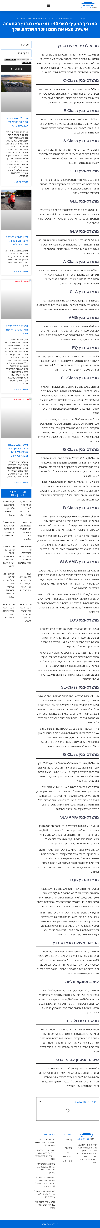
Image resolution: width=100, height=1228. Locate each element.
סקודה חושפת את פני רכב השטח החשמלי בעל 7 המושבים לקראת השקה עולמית (8, 556)
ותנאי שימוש (26, 63)
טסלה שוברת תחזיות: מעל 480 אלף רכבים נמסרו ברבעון (9, 508)
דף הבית (82, 18)
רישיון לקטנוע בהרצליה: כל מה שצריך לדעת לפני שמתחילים (16, 240)
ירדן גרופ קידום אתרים (50, 1224)
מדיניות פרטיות (10, 60)
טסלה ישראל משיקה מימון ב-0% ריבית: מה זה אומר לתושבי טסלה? (8, 529)
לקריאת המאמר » (21, 182)
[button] (48, 5)
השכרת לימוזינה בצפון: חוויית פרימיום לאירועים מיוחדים (17, 329)
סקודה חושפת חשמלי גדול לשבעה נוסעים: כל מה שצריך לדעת (25, 508)
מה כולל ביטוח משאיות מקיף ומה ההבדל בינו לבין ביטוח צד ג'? (17, 122)
